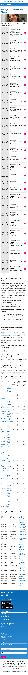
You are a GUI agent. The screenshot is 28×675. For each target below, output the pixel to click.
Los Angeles (3, 407)
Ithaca (2, 500)
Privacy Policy (4, 634)
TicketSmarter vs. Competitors (8, 623)
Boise (2, 425)
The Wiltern (8, 407)
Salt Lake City (2, 431)
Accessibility (4, 637)
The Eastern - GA (8, 475)
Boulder (3, 441)
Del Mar (3, 398)
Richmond (3, 484)
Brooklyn (3, 488)
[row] (14, 33)
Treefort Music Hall (9, 426)
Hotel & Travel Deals (5, 624)
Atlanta (3, 474)
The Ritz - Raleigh (21, 584)
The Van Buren (9, 395)
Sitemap (3, 639)
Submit (4, 657)
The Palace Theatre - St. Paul (8, 455)
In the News (3, 626)
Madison (3, 460)
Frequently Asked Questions (7, 615)
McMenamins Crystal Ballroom (10, 415)
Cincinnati (3, 468)
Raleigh (3, 479)
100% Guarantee (5, 616)
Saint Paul (2, 453)
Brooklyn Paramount (9, 489)
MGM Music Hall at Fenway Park (8, 495)
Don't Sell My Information (6, 636)
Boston (3, 492)
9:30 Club (8, 507)
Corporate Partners (5, 622)
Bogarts (8, 468)
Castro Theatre (8, 410)
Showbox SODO (9, 418)
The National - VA (9, 485)
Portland (3, 413)
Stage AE (21, 578)
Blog (2, 627)
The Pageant (9, 465)
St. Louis (2, 465)
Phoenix (3, 395)
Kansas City (3, 445)
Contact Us (3, 613)
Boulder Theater (8, 442)
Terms (2, 633)
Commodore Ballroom (10, 422)
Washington (4, 506)
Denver (3, 437)
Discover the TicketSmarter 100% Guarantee (14, 1)
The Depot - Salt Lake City (8, 432)
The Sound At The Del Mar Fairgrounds (9, 401)
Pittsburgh (3, 470)
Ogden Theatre (8, 438)
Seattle (3, 418)
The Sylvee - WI (9, 462)
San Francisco (3, 410)
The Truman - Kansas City (22, 563)
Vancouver (3, 421)
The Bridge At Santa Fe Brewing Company (22, 520)
